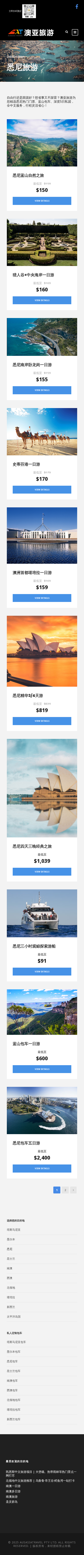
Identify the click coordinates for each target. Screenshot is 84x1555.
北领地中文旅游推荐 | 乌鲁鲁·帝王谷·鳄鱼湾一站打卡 (40, 1480)
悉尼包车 (12, 1361)
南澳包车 (12, 1380)
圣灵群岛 (12, 1502)
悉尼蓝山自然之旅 (28, 175)
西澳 (9, 1278)
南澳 (9, 1268)
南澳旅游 (12, 1496)
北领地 (11, 1287)
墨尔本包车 (14, 1351)
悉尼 (9, 1249)
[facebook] (76, 6)
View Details (42, 200)
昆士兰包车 (14, 1371)
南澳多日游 (13, 1491)
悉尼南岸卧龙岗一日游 (32, 364)
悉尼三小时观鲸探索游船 (34, 946)
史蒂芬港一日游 (26, 464)
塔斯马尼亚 (14, 1229)
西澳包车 (12, 1390)
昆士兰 (11, 1258)
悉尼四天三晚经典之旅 (32, 846)
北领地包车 (14, 1400)
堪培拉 (11, 1297)
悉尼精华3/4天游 (28, 695)
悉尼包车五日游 (26, 1143)
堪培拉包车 (14, 1409)
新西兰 (11, 1307)
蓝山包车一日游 (26, 1043)
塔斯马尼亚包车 (16, 1342)
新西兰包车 (14, 1419)
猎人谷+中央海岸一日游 (33, 275)
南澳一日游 (13, 1486)
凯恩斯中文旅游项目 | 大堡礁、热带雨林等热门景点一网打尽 (41, 1473)
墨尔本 (11, 1239)
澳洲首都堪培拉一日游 (32, 572)
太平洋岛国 (14, 1316)
